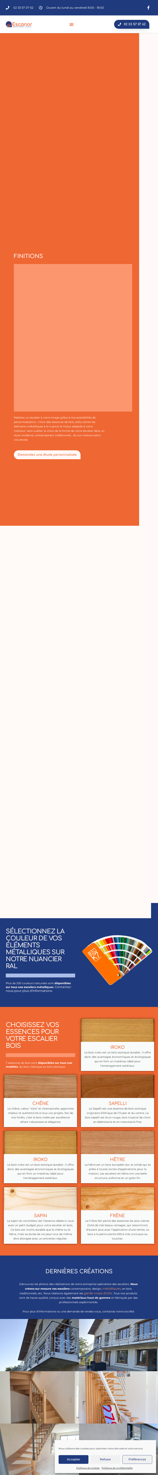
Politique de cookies (88, 1468)
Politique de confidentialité (117, 1468)
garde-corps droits (98, 1293)
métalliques (112, 1288)
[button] (71, 24)
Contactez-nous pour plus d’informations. (39, 989)
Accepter (73, 1459)
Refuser (105, 1459)
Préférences (137, 1459)
